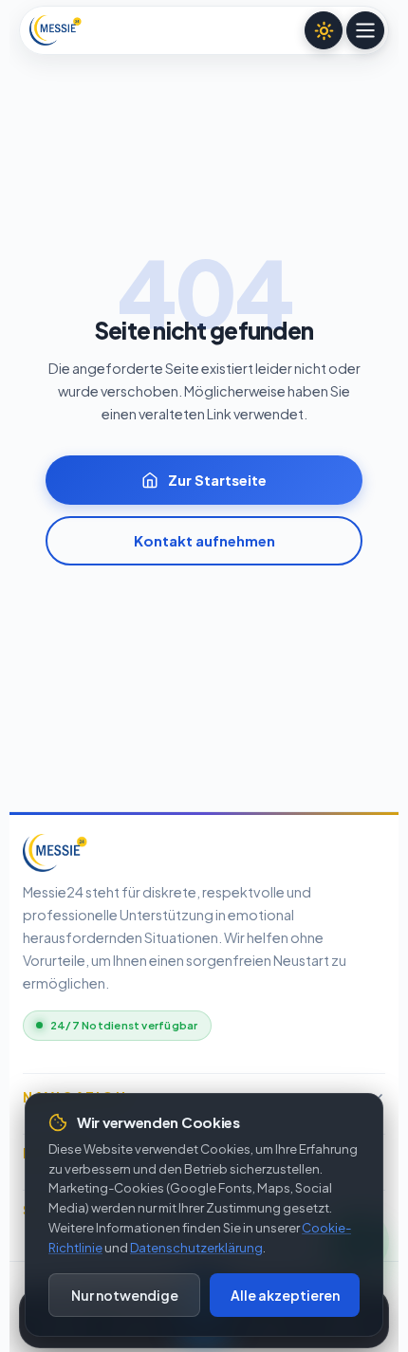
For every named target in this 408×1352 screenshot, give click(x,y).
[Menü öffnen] (365, 30)
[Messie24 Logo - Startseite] (55, 30)
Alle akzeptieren (285, 1295)
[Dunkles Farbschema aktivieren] (324, 30)
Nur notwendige (124, 1295)
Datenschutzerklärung (196, 1247)
